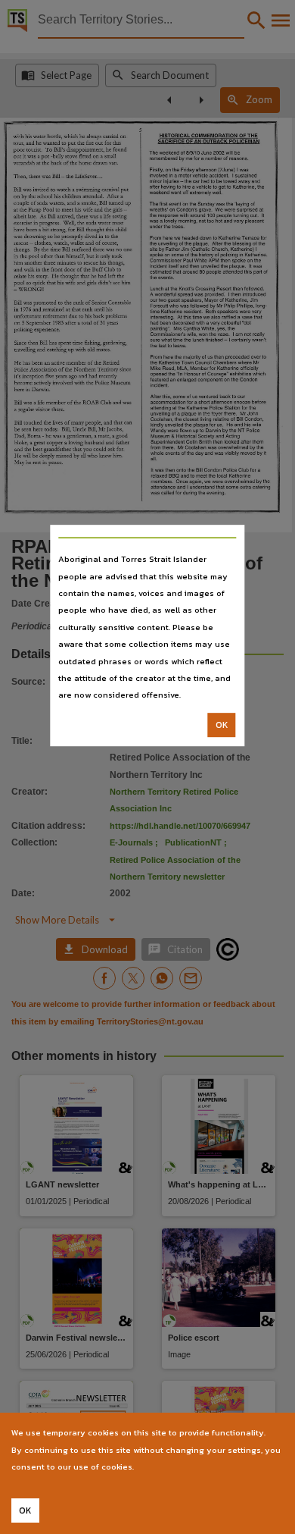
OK (222, 725)
